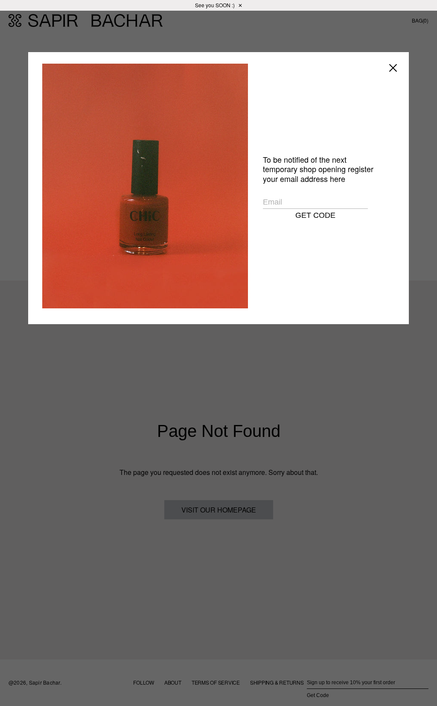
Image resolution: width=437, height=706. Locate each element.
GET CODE (315, 215)
